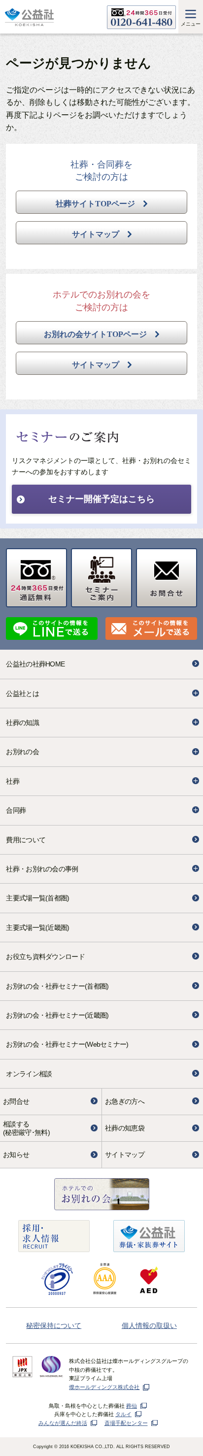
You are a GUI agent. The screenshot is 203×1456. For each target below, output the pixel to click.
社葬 (12, 781)
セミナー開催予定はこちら (101, 499)
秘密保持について (53, 1325)
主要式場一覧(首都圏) (37, 898)
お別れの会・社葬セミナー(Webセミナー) (67, 1044)
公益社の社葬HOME (35, 664)
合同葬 (16, 810)
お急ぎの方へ (124, 1101)
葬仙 (131, 1406)
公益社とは (22, 693)
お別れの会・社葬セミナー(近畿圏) (57, 1015)
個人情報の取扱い (149, 1325)
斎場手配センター (126, 1423)
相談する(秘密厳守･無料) (26, 1128)
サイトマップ (124, 1154)
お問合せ (16, 1101)
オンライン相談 (29, 1074)
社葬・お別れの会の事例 (42, 869)
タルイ (123, 1414)
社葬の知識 (22, 723)
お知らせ (16, 1154)
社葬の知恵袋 (124, 1128)
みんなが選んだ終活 (62, 1423)
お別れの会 (22, 752)
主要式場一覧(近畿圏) (37, 927)
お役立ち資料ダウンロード (45, 956)
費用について (25, 840)
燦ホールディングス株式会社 (104, 1387)
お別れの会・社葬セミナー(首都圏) (57, 986)
